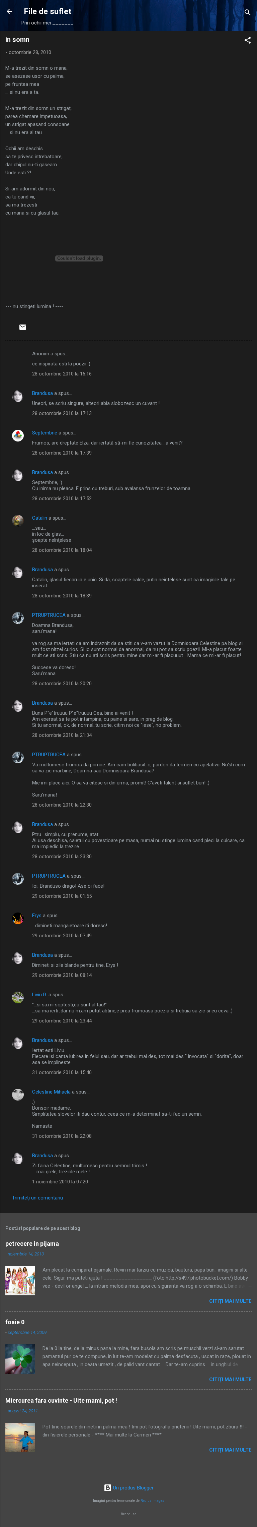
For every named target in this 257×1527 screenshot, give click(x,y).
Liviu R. (39, 995)
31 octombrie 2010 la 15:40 (62, 1072)
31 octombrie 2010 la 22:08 (62, 1136)
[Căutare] (248, 13)
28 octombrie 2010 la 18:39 (62, 596)
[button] (248, 41)
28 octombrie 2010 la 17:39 (62, 453)
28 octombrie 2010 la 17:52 (62, 498)
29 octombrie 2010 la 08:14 (62, 975)
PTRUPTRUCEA (49, 615)
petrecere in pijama (32, 1243)
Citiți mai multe (230, 1301)
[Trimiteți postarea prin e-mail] (23, 330)
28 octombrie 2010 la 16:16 (62, 374)
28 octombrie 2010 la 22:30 (62, 805)
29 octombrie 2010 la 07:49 (62, 936)
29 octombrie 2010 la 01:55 (62, 896)
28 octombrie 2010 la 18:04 (62, 550)
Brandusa (42, 393)
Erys (36, 916)
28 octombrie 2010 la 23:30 (62, 857)
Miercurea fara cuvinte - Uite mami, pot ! (61, 1400)
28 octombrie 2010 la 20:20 (62, 684)
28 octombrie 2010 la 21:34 (62, 735)
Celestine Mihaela (51, 1092)
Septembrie (44, 433)
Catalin (39, 518)
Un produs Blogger (133, 1488)
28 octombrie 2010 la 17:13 (62, 413)
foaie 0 (14, 1322)
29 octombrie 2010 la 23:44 (62, 1021)
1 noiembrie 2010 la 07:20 (60, 1182)
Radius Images (152, 1501)
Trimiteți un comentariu (37, 1198)
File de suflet (47, 11)
